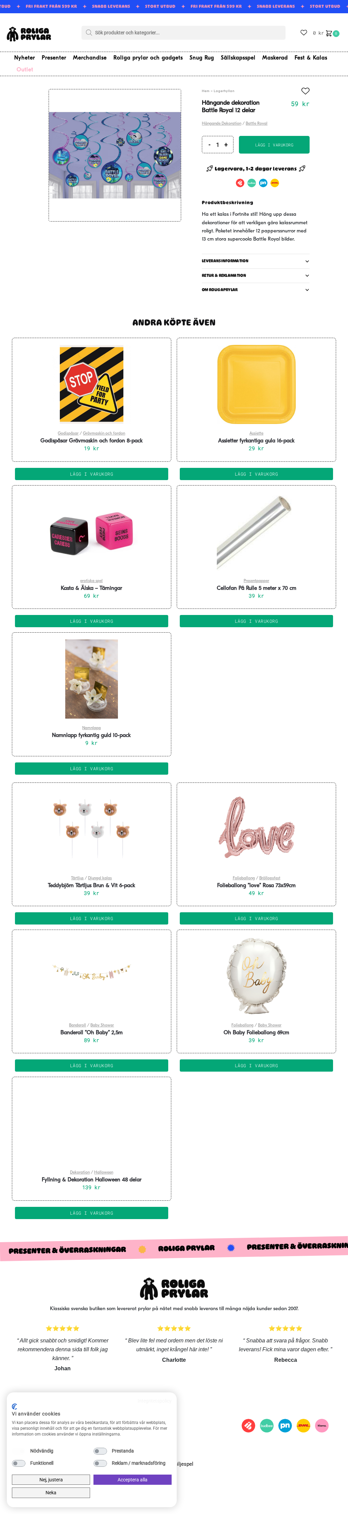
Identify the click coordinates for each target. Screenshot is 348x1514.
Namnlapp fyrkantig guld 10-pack (91, 735)
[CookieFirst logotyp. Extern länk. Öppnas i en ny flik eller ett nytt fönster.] (14, 1407)
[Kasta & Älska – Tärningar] (91, 532)
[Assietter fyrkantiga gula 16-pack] (256, 384)
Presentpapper (256, 581)
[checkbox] (18, 1451)
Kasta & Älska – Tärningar (91, 588)
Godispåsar (68, 434)
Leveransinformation (225, 261)
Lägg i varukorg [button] (92, 474)
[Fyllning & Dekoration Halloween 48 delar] (91, 1123)
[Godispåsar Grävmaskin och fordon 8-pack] (91, 384)
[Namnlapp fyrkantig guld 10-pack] (91, 679)
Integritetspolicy (155, 1401)
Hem (206, 91)
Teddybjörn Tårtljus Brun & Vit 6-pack (91, 885)
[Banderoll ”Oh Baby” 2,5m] (91, 976)
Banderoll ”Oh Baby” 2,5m (91, 1033)
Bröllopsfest (269, 878)
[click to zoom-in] (115, 155)
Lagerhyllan (224, 91)
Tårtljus (77, 878)
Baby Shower (102, 1025)
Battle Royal (256, 124)
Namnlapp (91, 728)
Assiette (256, 434)
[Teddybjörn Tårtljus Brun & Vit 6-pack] (91, 829)
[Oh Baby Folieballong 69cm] (256, 976)
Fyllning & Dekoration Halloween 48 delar (91, 1180)
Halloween (103, 1172)
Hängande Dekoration (221, 124)
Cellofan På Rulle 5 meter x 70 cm (256, 588)
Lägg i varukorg (274, 144)
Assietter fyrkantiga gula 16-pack (256, 441)
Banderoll (77, 1025)
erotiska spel (91, 581)
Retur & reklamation (224, 275)
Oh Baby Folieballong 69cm (256, 1033)
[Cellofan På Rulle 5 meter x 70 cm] (256, 532)
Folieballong (244, 878)
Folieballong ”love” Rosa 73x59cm (256, 885)
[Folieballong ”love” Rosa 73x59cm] (256, 829)
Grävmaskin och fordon (104, 434)
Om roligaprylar (220, 290)
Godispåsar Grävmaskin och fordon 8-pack (91, 441)
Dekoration (80, 1172)
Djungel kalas (100, 878)
